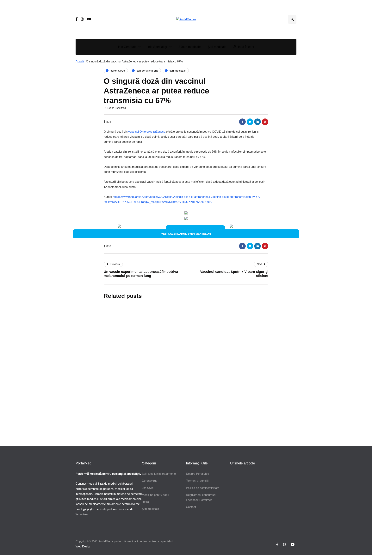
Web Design (83, 546)
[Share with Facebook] (242, 121)
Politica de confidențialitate (202, 487)
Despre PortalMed (197, 473)
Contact (191, 506)
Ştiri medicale (217, 46)
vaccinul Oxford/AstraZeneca (146, 131)
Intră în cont (246, 46)
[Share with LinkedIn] (257, 121)
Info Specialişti (157, 46)
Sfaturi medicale (189, 46)
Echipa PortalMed (116, 108)
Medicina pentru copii (155, 494)
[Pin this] (265, 121)
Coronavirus (149, 480)
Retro (145, 501)
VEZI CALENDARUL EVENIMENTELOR (186, 233)
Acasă (80, 61)
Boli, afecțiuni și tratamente (159, 473)
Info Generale (127, 46)
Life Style (147, 487)
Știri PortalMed (163, 352)
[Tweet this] (250, 121)
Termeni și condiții (197, 480)
